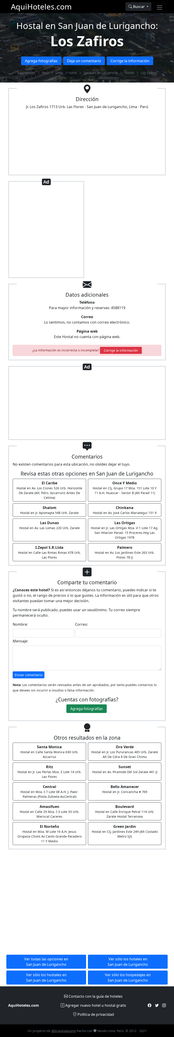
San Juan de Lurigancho (101, 73)
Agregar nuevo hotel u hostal (95, 1005)
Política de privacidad (95, 1014)
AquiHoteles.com (41, 6)
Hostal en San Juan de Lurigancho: (87, 25)
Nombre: (20, 624)
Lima (59, 73)
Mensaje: (20, 641)
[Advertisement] (46, 231)
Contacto (95, 996)
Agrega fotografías (41, 60)
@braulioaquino (63, 1031)
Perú (45, 73)
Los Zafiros (87, 40)
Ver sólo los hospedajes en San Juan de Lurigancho (128, 977)
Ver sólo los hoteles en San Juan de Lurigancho (128, 962)
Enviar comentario (28, 675)
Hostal (129, 73)
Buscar (139, 6)
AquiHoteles (26, 73)
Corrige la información (130, 60)
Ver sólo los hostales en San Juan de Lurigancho (46, 977)
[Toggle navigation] (159, 7)
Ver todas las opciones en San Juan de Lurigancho (46, 962)
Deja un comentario (84, 60)
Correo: (81, 624)
